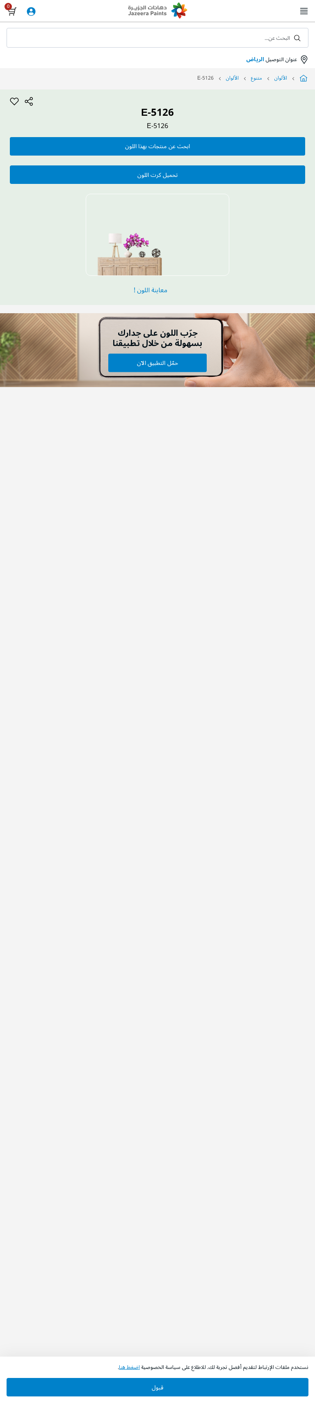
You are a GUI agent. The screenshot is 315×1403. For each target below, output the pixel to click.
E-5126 (157, 126)
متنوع (256, 78)
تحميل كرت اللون (157, 175)
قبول (157, 1388)
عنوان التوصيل (271, 59)
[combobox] (157, 38)
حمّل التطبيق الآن (157, 363)
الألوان (280, 78)
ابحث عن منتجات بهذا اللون (157, 146)
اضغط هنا (129, 1367)
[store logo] (157, 11)
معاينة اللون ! (150, 290)
